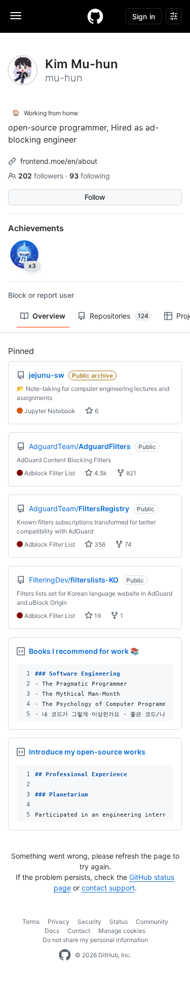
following (89, 175)
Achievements (36, 228)
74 (127, 544)
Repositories (119, 315)
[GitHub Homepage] (65, 955)
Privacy (58, 921)
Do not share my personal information (95, 940)
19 (97, 615)
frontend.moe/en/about (58, 161)
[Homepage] (95, 16)
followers (41, 175)
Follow (95, 197)
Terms (31, 921)
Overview (48, 315)
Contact (78, 930)
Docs (52, 930)
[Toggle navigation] (15, 15)
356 (99, 544)
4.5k (100, 473)
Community (152, 921)
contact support (108, 887)
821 (130, 473)
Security (89, 921)
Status (118, 921)
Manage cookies (121, 930)
